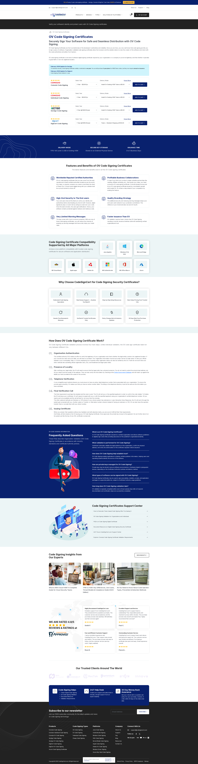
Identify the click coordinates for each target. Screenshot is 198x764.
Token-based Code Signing (69, 692)
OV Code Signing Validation (69, 694)
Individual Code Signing (79, 735)
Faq (116, 735)
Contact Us (118, 744)
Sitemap (146, 761)
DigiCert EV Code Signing (56, 746)
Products (52, 726)
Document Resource (67, 696)
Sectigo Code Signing (55, 738)
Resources (118, 741)
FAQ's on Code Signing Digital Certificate (105, 521)
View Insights (141, 555)
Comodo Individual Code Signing (58, 732)
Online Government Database (122, 372)
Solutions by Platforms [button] (112, 15)
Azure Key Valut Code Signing (101, 752)
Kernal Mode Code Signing (100, 741)
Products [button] (79, 15)
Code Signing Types (80, 726)
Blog (147, 7)
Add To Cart (139, 123)
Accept (108, 760)
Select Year (78, 80)
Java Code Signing (98, 730)
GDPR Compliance (138, 761)
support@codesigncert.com (60, 7)
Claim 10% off (128, 2)
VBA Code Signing (98, 738)
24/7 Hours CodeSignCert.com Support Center (107, 532)
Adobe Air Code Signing (100, 746)
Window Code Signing (99, 735)
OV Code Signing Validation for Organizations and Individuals (111, 516)
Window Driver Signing (99, 749)
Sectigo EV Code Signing (56, 741)
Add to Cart (139, 84)
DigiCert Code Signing (55, 744)
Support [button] (140, 7)
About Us (118, 730)
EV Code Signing (77, 732)
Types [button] (97, 15)
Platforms (96, 726)
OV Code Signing (77, 730)
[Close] (113, 760)
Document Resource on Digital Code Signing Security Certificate (112, 527)
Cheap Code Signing (79, 738)
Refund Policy (120, 761)
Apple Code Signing (98, 744)
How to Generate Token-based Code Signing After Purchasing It (112, 511)
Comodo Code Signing (55, 730)
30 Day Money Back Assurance (131, 691)
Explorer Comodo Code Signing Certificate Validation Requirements (113, 537)
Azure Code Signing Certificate (58, 749)
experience (86, 760)
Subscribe (142, 712)
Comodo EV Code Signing (56, 735)
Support (117, 732)
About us (133, 7)
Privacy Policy (129, 761)
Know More (127, 80)
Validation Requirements (68, 698)
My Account (143, 15)
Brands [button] (89, 15)
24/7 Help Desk (97, 690)
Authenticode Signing (99, 732)
